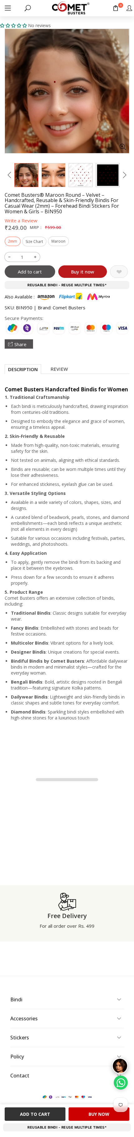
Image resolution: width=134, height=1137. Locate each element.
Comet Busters (69, 307)
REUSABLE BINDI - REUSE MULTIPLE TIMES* (67, 285)
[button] (8, 8)
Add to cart (30, 272)
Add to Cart (35, 1114)
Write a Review (21, 220)
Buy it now (82, 272)
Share (20, 344)
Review (59, 369)
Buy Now (99, 1114)
